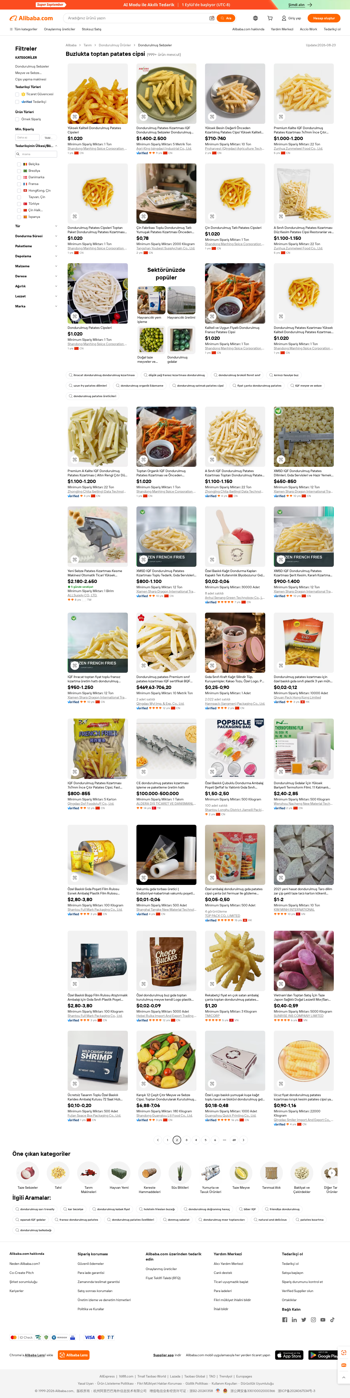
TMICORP (212, 1016)
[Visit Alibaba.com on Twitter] (304, 1320)
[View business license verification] (218, 1390)
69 (234, 1140)
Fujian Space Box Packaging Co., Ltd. (94, 1115)
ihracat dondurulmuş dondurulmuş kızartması (104, 375)
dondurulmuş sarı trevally (37, 1209)
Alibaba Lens (35, 1355)
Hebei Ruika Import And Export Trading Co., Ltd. (166, 1016)
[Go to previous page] (158, 1140)
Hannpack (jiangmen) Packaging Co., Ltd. (235, 703)
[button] (212, 18)
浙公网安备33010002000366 (252, 1391)
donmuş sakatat (179, 1219)
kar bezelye (75, 1209)
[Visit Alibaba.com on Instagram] (313, 1320)
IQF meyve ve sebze (308, 385)
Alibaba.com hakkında (27, 1254)
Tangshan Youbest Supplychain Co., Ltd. (165, 248)
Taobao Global (194, 1376)
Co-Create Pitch (22, 1273)
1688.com (126, 1376)
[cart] (271, 19)
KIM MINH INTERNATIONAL (294, 909)
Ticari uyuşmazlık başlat (231, 1282)
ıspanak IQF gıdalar (33, 1219)
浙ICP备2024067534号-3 (296, 1391)
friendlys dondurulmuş (285, 1209)
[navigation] (36, 593)
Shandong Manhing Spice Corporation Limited (98, 148)
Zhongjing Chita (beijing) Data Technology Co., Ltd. (98, 491)
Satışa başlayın (292, 1273)
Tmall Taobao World (151, 1376)
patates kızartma (312, 1219)
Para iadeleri (223, 1291)
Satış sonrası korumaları (95, 1291)
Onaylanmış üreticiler (161, 1269)
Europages (244, 1376)
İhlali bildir (221, 1309)
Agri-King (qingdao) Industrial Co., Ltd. (164, 148)
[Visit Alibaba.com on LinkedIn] (294, 1320)
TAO (212, 1376)
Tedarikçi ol (290, 1264)
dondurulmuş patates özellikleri (133, 1219)
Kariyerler (17, 1291)
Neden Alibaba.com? (25, 1264)
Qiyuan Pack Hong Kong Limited (297, 697)
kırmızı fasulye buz (286, 375)
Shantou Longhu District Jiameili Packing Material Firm (235, 810)
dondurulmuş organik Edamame (142, 385)
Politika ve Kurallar (91, 1309)
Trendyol (225, 1376)
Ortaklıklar (289, 1300)
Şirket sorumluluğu (23, 1282)
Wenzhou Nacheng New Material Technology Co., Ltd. (304, 803)
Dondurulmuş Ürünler (115, 45)
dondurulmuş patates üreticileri (95, 396)
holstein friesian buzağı (159, 1209)
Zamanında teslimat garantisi (99, 1282)
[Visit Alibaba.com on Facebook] (285, 1320)
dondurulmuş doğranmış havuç (209, 1209)
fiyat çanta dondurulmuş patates (259, 385)
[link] (344, 1352)
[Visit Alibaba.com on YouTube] (323, 1320)
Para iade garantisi (91, 1273)
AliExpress (107, 1376)
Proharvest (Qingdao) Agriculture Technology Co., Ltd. (235, 148)
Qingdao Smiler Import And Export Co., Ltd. (304, 1120)
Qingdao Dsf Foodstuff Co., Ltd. (91, 803)
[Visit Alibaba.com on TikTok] (332, 1320)
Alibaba (71, 45)
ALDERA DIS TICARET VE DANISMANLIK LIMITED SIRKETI (166, 803)
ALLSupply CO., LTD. (82, 595)
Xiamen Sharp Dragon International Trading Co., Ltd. (304, 491)
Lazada (175, 1376)
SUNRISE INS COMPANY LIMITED (299, 1016)
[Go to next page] (243, 1140)
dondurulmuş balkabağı (35, 1230)
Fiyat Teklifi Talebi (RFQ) (163, 1278)
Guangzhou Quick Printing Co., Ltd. (230, 1115)
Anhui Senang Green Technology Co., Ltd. (235, 597)
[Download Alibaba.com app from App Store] (289, 1355)
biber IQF (250, 1209)
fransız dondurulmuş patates (79, 1219)
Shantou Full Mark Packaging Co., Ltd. (95, 909)
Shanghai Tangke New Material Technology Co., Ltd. (166, 909)
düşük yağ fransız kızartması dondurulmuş (177, 375)
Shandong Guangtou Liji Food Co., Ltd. (164, 1115)
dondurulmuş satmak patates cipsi (200, 385)
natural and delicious (273, 1219)
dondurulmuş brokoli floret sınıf (239, 375)
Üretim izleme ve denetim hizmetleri (104, 1300)
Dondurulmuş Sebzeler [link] (155, 45)
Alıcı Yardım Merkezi (228, 1264)
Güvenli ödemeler (91, 1264)
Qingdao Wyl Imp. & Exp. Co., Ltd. (160, 703)
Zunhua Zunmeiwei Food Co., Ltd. (298, 148)
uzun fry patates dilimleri (90, 385)
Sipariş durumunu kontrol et (302, 1282)
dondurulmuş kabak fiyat (113, 1209)
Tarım (88, 45)
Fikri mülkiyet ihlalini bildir (232, 1300)
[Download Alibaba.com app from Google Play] (324, 1355)
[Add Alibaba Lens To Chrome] (74, 1355)
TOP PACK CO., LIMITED (222, 916)
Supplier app (163, 1355)
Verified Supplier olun (297, 1291)
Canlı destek (223, 1273)
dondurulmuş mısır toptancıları (224, 1219)
